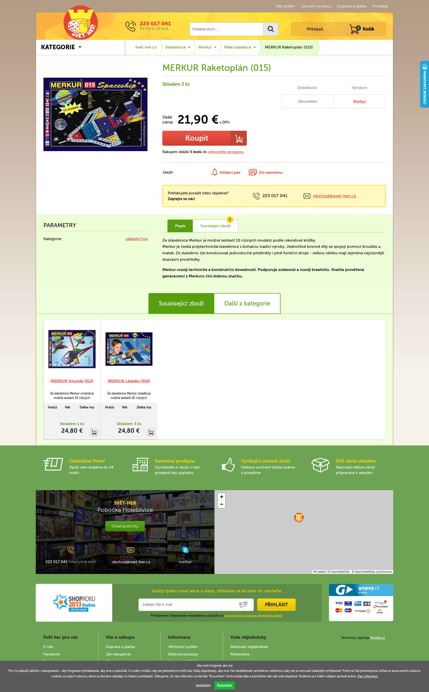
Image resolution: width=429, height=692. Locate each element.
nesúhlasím (203, 685)
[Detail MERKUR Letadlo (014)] (129, 349)
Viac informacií (367, 676)
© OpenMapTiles (339, 571)
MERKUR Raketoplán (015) (289, 47)
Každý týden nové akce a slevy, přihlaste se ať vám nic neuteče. (217, 591)
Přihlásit (315, 29)
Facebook (51, 654)
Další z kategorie (247, 303)
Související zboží (181, 303)
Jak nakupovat (118, 654)
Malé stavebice (237, 47)
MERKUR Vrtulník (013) (72, 381)
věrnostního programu (225, 152)
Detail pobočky (125, 526)
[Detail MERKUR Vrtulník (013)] (72, 349)
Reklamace (239, 654)
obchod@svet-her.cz (334, 196)
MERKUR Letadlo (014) (129, 381)
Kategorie (58, 47)
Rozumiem (224, 685)
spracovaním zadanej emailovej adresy (254, 615)
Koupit (196, 138)
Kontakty (380, 6)
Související (215, 224)
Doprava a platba (352, 6)
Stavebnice (175, 47)
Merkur (205, 47)
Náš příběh (285, 6)
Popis (180, 225)
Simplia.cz (377, 638)
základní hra (136, 238)
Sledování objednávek (249, 647)
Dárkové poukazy (183, 654)
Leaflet (321, 571)
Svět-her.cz (145, 47)
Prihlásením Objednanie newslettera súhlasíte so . (217, 615)
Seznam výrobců (316, 6)
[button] (299, 517)
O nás (48, 647)
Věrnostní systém (183, 647)
